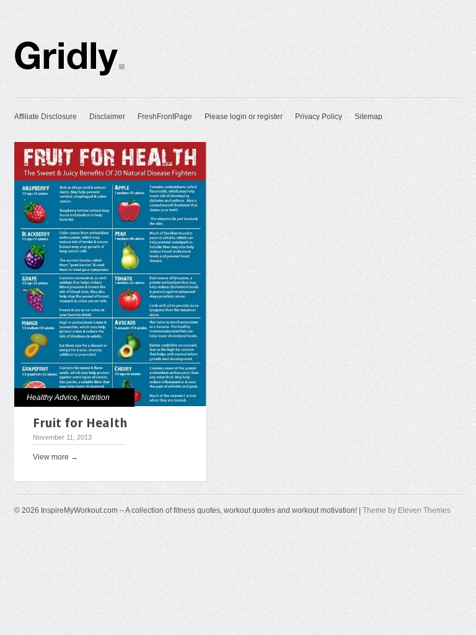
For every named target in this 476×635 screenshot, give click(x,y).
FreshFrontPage (165, 116)
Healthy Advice (52, 397)
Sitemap (368, 116)
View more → (55, 457)
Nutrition (95, 397)
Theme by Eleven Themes (407, 510)
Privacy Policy (318, 116)
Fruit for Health (80, 422)
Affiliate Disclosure (45, 116)
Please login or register (244, 116)
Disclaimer (107, 116)
